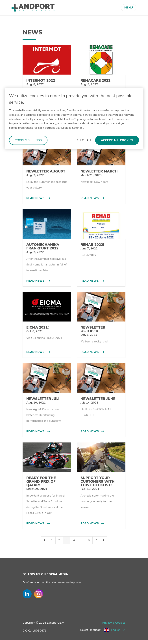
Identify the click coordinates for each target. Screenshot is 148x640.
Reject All (84, 140)
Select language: (90, 630)
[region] (74, 118)
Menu (128, 8)
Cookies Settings (28, 140)
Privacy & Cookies (113, 623)
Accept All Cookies (117, 140)
